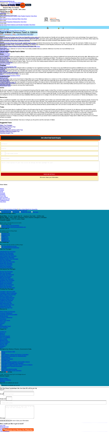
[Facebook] (5, 233)
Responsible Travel (5, 326)
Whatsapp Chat (4, 426)
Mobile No (3, 399)
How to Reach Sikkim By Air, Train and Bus (28, 209)
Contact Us (3, 331)
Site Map (2, 381)
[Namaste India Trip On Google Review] (5, 212)
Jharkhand (14, 19)
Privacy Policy (4, 343)
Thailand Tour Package (6, 300)
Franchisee (3, 319)
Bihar (19, 19)
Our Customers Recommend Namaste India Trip (13, 210)
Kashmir (28, 16)
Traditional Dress (4, 200)
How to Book (3, 339)
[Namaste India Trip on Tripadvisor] (15, 212)
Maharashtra (16, 21)
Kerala (2, 24)
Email (2, 394)
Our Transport (4, 327)
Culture (2, 190)
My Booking (27, 5)
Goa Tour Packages (5, 260)
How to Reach (4, 197)
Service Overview (5, 64)
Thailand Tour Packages (6, 279)
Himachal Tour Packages (7, 254)
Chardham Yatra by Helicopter (8, 293)
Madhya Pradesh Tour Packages (9, 259)
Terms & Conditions (5, 380)
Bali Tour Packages (5, 277)
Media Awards (4, 316)
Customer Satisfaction (6, 313)
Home (1, 34)
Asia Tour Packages (5, 273)
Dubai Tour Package (5, 302)
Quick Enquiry (4, 428)
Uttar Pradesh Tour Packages (8, 256)
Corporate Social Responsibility (8, 314)
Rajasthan (10, 21)
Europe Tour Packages (6, 271)
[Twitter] (4, 236)
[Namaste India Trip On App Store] (34, 212)
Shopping (2, 194)
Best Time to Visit (5, 199)
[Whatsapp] (5, 241)
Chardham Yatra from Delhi (7, 291)
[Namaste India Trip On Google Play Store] (25, 212)
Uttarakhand (3, 16)
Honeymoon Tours (5, 53)
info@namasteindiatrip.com (7, 1)
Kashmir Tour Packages (6, 253)
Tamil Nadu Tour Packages (7, 261)
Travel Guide (8, 34)
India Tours (3, 13)
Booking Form (4, 340)
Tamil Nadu (7, 24)
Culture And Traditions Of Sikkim (10, 209)
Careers (2, 323)
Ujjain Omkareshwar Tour (7, 304)
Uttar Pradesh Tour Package (8, 294)
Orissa (9, 19)
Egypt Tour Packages (6, 286)
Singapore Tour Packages (7, 280)
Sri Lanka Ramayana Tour (7, 297)
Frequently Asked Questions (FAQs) (10, 75)
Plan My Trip (3, 344)
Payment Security (5, 336)
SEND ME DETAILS (49, 174)
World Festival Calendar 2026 (8, 67)
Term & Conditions (5, 337)
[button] (3, 10)
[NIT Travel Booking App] (8, 246)
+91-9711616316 (14, 225)
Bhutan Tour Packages (6, 282)
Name (2, 389)
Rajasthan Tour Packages (7, 257)
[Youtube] (4, 238)
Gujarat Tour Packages (6, 267)
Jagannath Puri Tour (5, 306)
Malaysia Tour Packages (7, 284)
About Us (2, 333)
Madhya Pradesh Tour (6, 296)
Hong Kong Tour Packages (7, 287)
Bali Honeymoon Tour (6, 303)
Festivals (2, 193)
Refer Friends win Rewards (7, 311)
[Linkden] (4, 239)
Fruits (1, 191)
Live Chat (2, 425)
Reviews (2, 334)
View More (34, 16)
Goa (1, 21)
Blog (1, 324)
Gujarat (5, 21)
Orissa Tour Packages (6, 264)
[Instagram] (5, 235)
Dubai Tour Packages (6, 276)
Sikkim (13, 34)
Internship (2, 322)
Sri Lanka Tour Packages (7, 274)
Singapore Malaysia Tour (7, 299)
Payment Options (5, 342)
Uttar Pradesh (22, 16)
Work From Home (5, 320)
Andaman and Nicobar (16, 24)
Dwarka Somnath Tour (6, 307)
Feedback (3, 346)
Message (2, 418)
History (2, 188)
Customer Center (5, 55)
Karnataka (26, 24)
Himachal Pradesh (12, 16)
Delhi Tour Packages (5, 266)
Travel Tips (3, 196)
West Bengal (3, 19)
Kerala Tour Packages (6, 263)
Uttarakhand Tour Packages (7, 251)
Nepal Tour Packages (6, 283)
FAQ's (1, 347)
